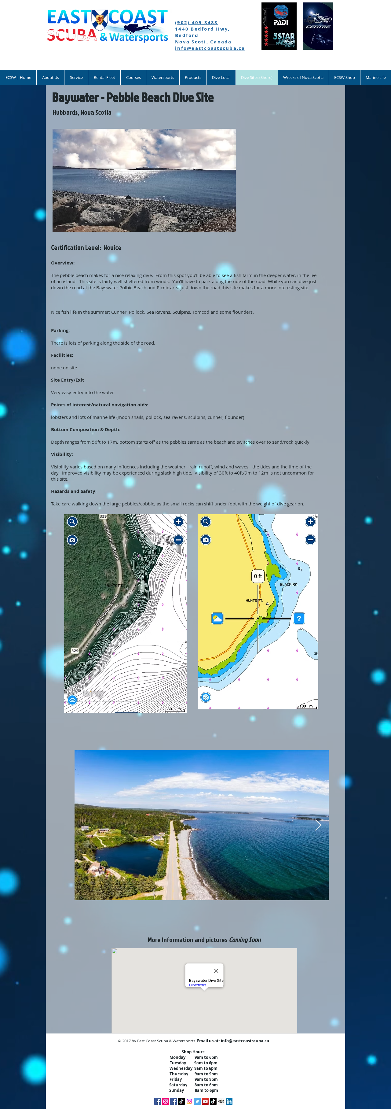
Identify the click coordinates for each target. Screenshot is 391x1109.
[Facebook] (157, 1101)
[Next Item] (318, 825)
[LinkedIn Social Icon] (229, 1101)
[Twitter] (197, 1101)
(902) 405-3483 (196, 22)
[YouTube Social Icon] (205, 1101)
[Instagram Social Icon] (165, 1101)
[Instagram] (189, 1101)
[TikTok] (181, 1101)
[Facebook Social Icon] (173, 1101)
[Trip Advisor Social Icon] (221, 1101)
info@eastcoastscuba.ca (210, 48)
